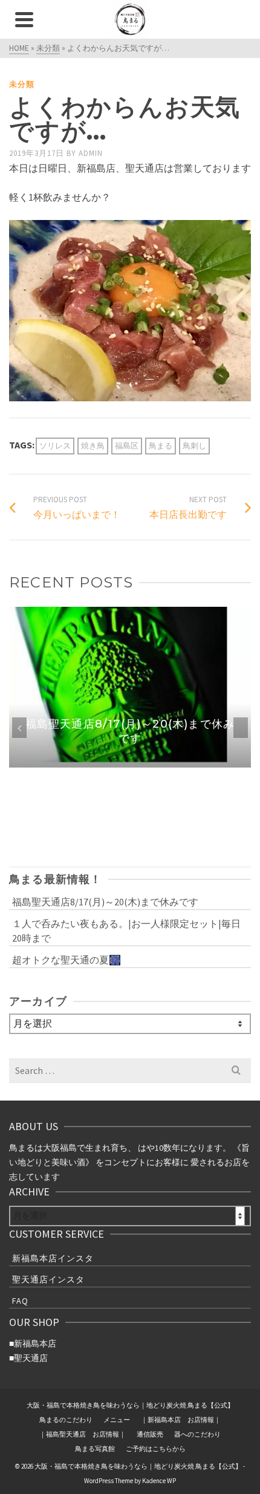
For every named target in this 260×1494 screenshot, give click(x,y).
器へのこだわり (197, 1434)
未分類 (21, 84)
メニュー (116, 1419)
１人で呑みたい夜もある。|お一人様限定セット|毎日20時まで (126, 930)
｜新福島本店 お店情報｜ (181, 1419)
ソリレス (55, 446)
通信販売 (150, 1434)
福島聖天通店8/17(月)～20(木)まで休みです (105, 902)
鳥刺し (194, 446)
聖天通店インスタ (48, 1279)
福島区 (126, 446)
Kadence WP (159, 1480)
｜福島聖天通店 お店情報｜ (82, 1434)
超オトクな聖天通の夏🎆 (66, 960)
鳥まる (160, 446)
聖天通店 (31, 1358)
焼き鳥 (93, 446)
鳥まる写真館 (95, 1448)
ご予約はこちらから (156, 1448)
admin (91, 153)
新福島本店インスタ (53, 1258)
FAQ (20, 1300)
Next (240, 727)
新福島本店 (35, 1343)
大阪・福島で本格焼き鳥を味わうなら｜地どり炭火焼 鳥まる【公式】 (130, 1405)
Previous (19, 727)
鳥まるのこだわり (66, 1419)
